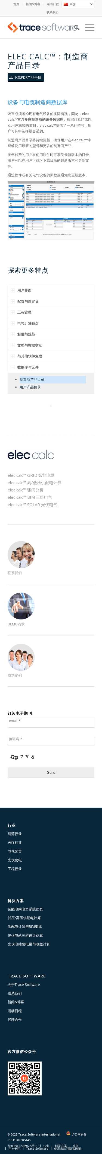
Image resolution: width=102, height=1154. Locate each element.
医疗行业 (15, 842)
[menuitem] (16, 4)
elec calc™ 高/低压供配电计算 (34, 482)
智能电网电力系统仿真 (25, 909)
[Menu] (86, 27)
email (15, 720)
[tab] (51, 290)
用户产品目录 (30, 387)
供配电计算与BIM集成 (25, 926)
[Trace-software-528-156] (42, 27)
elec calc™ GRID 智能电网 (31, 475)
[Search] (74, 27)
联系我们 (52, 12)
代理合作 (15, 1019)
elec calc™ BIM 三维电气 (30, 497)
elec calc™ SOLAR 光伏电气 (32, 504)
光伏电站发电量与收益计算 (29, 944)
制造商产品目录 (32, 379)
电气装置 (15, 851)
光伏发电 (15, 860)
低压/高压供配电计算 (24, 917)
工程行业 (15, 868)
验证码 (15, 739)
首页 (16, 4)
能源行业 (15, 833)
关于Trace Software (24, 984)
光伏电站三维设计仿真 (25, 935)
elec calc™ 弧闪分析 (26, 490)
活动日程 (53, 4)
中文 (69, 5)
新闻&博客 (33, 4)
